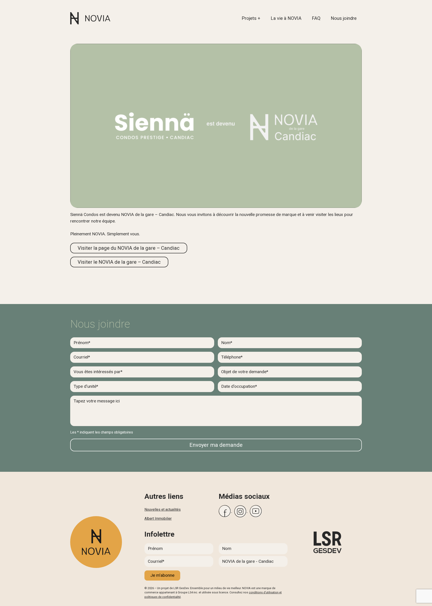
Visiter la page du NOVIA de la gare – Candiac (129, 248)
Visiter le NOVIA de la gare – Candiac (119, 262)
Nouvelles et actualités (162, 509)
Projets (249, 18)
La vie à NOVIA (286, 18)
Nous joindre (344, 18)
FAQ (316, 18)
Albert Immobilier (158, 518)
